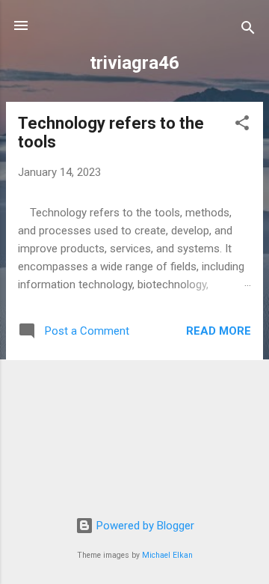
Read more (218, 331)
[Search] (248, 30)
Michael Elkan (167, 555)
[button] (242, 125)
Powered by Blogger (143, 525)
